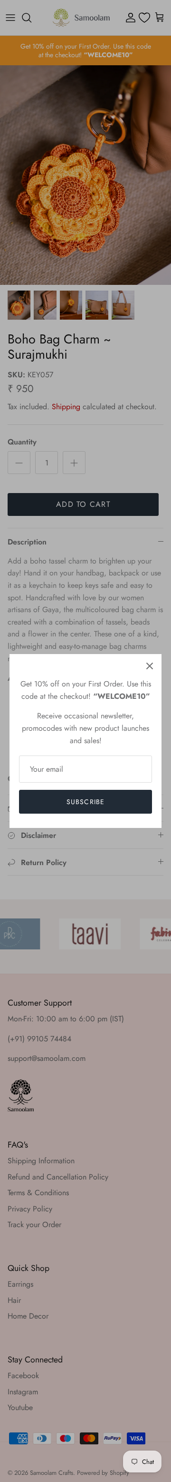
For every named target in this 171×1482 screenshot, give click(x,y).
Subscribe (85, 802)
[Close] (149, 665)
